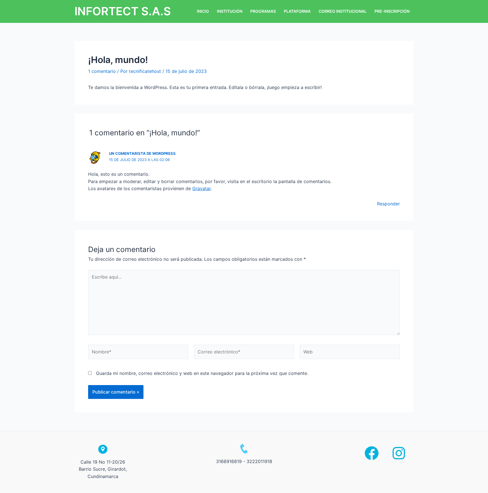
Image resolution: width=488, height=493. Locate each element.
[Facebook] (371, 453)
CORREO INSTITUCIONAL (343, 11)
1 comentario (102, 71)
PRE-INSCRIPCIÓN (391, 11)
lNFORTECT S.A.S (123, 11)
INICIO (203, 11)
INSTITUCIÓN (229, 11)
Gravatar (201, 188)
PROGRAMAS (263, 11)
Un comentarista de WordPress (142, 153)
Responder (388, 204)
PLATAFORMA (297, 11)
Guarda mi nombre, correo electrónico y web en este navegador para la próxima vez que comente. (202, 373)
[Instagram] (398, 453)
